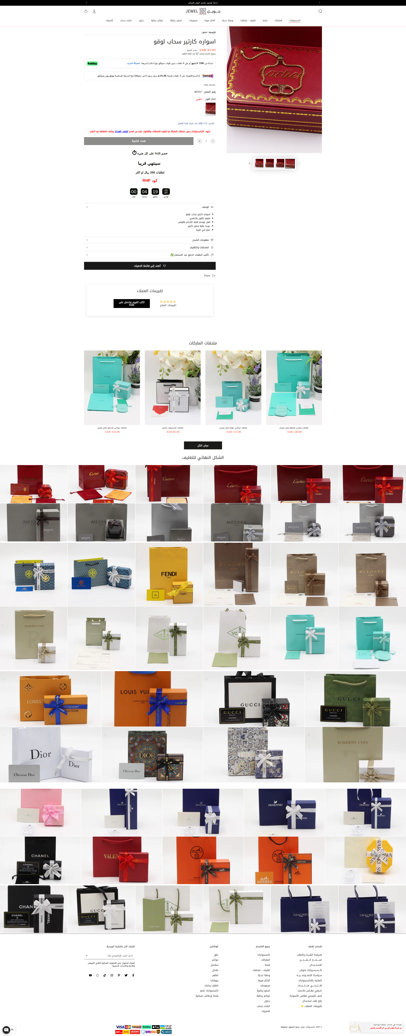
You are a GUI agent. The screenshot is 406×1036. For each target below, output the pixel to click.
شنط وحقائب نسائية (207, 995)
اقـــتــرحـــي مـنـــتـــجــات (310, 985)
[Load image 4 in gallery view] (258, 163)
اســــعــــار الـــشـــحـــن (311, 959)
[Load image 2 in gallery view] (279, 163)
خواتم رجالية (263, 995)
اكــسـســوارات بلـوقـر (311, 970)
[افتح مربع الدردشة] (6, 1030)
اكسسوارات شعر (209, 990)
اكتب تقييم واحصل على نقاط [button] (132, 303)
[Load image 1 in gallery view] (290, 163)
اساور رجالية (263, 990)
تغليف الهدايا (121, 131)
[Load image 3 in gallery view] (269, 163)
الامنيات (266, 1011)
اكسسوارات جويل (308, 1027)
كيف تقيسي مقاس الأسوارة (306, 995)
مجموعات (265, 985)
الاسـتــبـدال (316, 964)
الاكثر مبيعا (264, 980)
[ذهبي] (210, 109)
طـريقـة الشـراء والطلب (309, 954)
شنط (267, 964)
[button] (320, 11)
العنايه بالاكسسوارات (310, 980)
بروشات (214, 980)
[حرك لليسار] (319, 3)
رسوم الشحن (210, 53)
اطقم (215, 975)
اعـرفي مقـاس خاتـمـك (310, 990)
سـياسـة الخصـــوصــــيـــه (309, 975)
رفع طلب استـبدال (312, 1000)
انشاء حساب (263, 1006)
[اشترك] (86, 955)
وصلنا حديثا (264, 975)
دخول (267, 1000)
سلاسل (214, 964)
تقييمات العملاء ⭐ (311, 1006)
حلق (216, 954)
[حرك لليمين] (86, 3)
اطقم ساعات (211, 985)
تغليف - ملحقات (261, 970)
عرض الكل (202, 445)
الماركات (265, 959)
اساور (204, 32)
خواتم (215, 959)
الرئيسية (212, 32)
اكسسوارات (263, 954)
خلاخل (215, 970)
